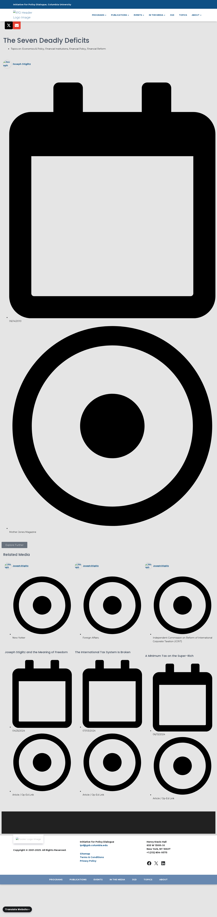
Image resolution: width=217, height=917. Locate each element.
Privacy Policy (88, 860)
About (196, 15)
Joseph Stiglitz (22, 64)
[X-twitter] (9, 25)
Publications (119, 15)
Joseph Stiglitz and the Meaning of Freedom (36, 652)
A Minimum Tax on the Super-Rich (169, 656)
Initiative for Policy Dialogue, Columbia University (42, 4)
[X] (156, 863)
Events (138, 15)
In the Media (156, 15)
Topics (183, 15)
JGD (172, 15)
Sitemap (85, 853)
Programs (98, 15)
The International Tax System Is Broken (102, 652)
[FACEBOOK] (149, 863)
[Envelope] (17, 25)
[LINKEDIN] (163, 863)
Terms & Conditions (92, 857)
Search (194, 6)
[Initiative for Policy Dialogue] (24, 15)
